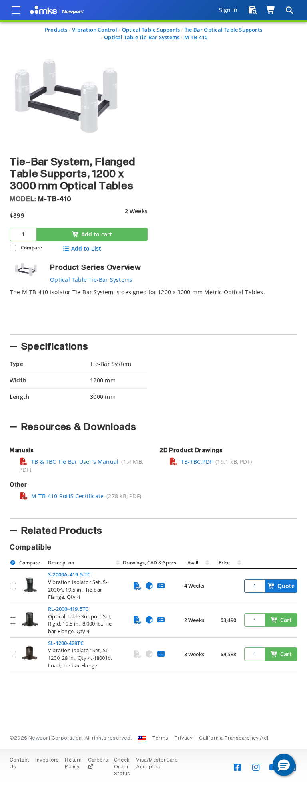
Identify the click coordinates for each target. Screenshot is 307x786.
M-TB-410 (196, 37)
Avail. (194, 562)
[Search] (289, 10)
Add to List (86, 248)
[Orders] (252, 10)
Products (56, 29)
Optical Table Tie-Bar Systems (141, 37)
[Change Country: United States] (142, 738)
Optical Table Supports (151, 29)
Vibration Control (94, 29)
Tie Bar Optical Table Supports (223, 29)
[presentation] (153, 393)
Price (224, 562)
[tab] (153, 309)
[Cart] (270, 10)
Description (61, 562)
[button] (284, 765)
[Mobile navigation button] (16, 10)
